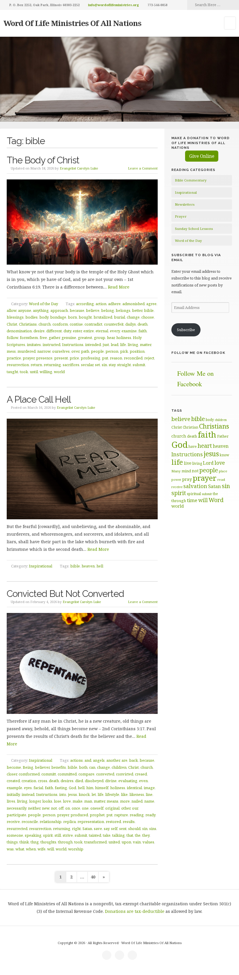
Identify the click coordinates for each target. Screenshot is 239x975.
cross (42, 780)
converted (105, 774)
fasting (61, 787)
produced (79, 814)
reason (116, 358)
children (119, 767)
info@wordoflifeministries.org (113, 5)
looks (47, 801)
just (106, 344)
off (61, 808)
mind (186, 470)
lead (114, 344)
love (67, 801)
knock (84, 794)
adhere (114, 303)
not (54, 808)
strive (68, 835)
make (77, 801)
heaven (88, 566)
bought (85, 317)
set (97, 364)
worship (75, 849)
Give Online (201, 156)
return (36, 364)
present (61, 358)
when (31, 849)
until (34, 371)
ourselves (61, 351)
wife (41, 849)
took (24, 371)
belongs (123, 310)
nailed (137, 801)
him (89, 787)
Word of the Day (43, 303)
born (72, 317)
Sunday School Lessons (194, 228)
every (115, 330)
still (58, 835)
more (125, 801)
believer (42, 767)
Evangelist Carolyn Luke (79, 168)
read (221, 479)
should (134, 828)
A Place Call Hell (39, 399)
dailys (130, 324)
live (187, 463)
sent (122, 828)
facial (38, 787)
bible (149, 310)
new (45, 808)
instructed (51, 344)
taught (12, 371)
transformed (95, 842)
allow (11, 310)
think (24, 842)
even (143, 780)
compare (86, 774)
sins (152, 828)
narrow (43, 351)
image (149, 787)
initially (13, 794)
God (72, 787)
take (106, 835)
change (133, 317)
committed (67, 774)
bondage (58, 317)
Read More (118, 287)
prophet (97, 814)
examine (129, 330)
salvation (195, 486)
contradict (93, 324)
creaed (141, 774)
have (193, 446)
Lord (208, 463)
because (77, 310)
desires (67, 780)
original (112, 808)
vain (137, 842)
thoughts (48, 842)
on (67, 808)
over (75, 351)
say (106, 828)
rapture (121, 814)
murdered (26, 351)
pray (187, 479)
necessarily (16, 808)
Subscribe (186, 329)
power (176, 480)
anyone (24, 310)
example (14, 787)
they (146, 835)
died (79, 780)
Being (28, 767)
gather (54, 337)
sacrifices (71, 364)
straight (124, 364)
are (124, 760)
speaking (33, 835)
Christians (28, 324)
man (88, 801)
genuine (68, 337)
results (129, 821)
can (92, 767)
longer (35, 801)
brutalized (103, 317)
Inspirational (40, 566)
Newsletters (184, 204)
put (105, 358)
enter (77, 330)
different (54, 330)
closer (12, 774)
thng (35, 842)
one (85, 808)
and (88, 760)
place (223, 471)
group (99, 337)
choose (147, 317)
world (59, 371)
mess (11, 351)
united (114, 842)
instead (28, 794)
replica (69, 821)
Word (216, 500)
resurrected (17, 828)
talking (118, 835)
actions (76, 760)
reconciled (133, 358)
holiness (123, 337)
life (123, 344)
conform (60, 324)
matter (145, 344)
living (133, 344)
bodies (31, 317)
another (113, 760)
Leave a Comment (143, 168)
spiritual (194, 493)
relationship (50, 821)
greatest (85, 337)
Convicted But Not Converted (65, 593)
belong (107, 310)
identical (134, 787)
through (65, 842)
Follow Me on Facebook (198, 353)
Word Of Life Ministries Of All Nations (72, 23)
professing (90, 358)
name (149, 801)
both (83, 767)
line (149, 794)
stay (112, 364)
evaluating (127, 780)
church (44, 324)
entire (88, 330)
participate (16, 814)
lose (57, 801)
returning (52, 364)
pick (124, 351)
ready (150, 814)
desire (39, 330)
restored (113, 821)
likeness (136, 794)
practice (14, 358)
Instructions (72, 344)
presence (44, 358)
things (12, 842)
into (62, 794)
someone (15, 835)
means (112, 801)
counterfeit (114, 324)
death (142, 324)
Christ (12, 324)
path (85, 351)
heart (205, 446)
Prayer (181, 216)
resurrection (18, 364)
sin (104, 364)
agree (151, 303)
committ (48, 774)
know (224, 454)
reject (149, 358)
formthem (29, 337)
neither (34, 808)
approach (59, 310)
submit (139, 364)
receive (13, 821)
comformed (29, 774)
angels (99, 760)
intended (93, 344)
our (135, 808)
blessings (15, 317)
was (10, 849)
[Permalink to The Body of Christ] (82, 222)
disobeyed (94, 780)
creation (29, 780)
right (76, 828)
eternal (102, 330)
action (101, 303)
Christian (190, 427)
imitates (34, 344)
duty (67, 330)
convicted (124, 774)
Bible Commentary (191, 180)
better (137, 310)
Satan (87, 828)
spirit (48, 835)
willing (46, 371)
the (137, 835)
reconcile (30, 821)
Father (223, 436)
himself (101, 787)
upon (126, 842)
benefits (58, 767)
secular (87, 364)
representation (91, 821)
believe (92, 310)
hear (111, 337)
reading (137, 814)
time (192, 500)
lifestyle (112, 794)
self (114, 828)
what (19, 849)
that (129, 835)
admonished (133, 303)
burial (119, 317)
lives (11, 801)
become (14, 767)
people (97, 351)
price (74, 358)
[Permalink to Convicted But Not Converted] (82, 663)
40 (93, 877)
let (94, 794)
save (98, 828)
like (124, 794)
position (137, 351)
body (43, 317)
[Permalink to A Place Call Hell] (82, 469)
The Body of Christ (43, 160)
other (125, 808)
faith (142, 330)
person (112, 351)
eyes (28, 787)
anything (41, 310)
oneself (96, 808)
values (148, 842)
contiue (76, 324)
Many (176, 471)
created (13, 780)
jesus (72, 794)
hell (99, 566)
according (85, 303)
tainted (95, 835)
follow (12, 337)
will (50, 849)
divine (111, 780)
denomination (19, 330)
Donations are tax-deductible (134, 911)
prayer (28, 358)
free (43, 337)
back (133, 760)
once (76, 808)
